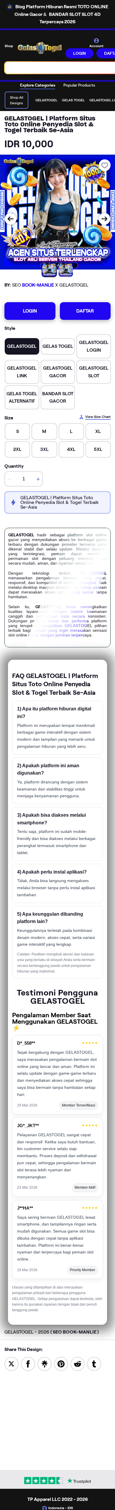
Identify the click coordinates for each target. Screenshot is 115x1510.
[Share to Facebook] (28, 1363)
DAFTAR (85, 310)
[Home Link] (40, 47)
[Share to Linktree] (44, 1363)
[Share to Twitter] (11, 1363)
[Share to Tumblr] (94, 1363)
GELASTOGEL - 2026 (51, 1331)
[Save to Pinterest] (61, 1363)
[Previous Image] (10, 219)
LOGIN (79, 53)
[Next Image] (104, 219)
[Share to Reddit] (77, 1363)
